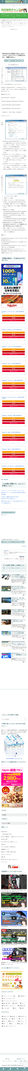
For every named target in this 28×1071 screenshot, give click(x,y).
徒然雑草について (5, 849)
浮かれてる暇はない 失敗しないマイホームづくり (12, 836)
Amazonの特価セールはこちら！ (13, 758)
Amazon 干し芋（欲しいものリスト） (9, 859)
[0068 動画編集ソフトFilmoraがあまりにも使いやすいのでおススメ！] (14, 918)
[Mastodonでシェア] (5, 542)
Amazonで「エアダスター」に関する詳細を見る (13, 466)
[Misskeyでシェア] (10, 542)
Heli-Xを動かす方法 (7, 834)
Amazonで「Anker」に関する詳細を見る (11, 432)
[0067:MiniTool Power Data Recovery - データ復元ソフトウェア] (14, 936)
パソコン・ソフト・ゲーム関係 (9, 512)
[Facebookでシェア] (12, 60)
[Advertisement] (14, 40)
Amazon (13, 315)
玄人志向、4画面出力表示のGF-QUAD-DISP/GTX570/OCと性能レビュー (10, 497)
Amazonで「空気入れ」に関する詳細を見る (12, 329)
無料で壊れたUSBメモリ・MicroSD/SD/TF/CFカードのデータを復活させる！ (13, 502)
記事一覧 (3, 857)
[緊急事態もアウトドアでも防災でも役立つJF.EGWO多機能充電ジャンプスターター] (14, 954)
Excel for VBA (4, 839)
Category (3, 844)
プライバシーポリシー (6, 854)
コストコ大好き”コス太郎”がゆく (8, 846)
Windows (6, 479)
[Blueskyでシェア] (9, 60)
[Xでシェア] (5, 60)
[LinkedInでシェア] (23, 542)
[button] (25, 719)
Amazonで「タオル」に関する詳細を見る (11, 363)
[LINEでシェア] (18, 60)
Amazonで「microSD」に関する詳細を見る (12, 415)
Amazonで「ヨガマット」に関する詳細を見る (12, 380)
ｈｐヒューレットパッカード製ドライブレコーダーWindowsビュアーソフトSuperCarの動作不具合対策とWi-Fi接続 (13, 492)
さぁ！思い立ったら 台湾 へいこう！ (9, 841)
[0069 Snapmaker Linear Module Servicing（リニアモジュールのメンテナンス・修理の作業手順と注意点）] (14, 900)
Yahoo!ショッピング (13, 320)
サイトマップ (4, 862)
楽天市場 (13, 334)
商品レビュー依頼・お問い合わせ (8, 851)
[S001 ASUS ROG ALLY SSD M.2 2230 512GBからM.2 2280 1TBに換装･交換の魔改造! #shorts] (14, 882)
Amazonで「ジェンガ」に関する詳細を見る (12, 346)
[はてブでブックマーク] (15, 60)
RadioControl (4, 831)
